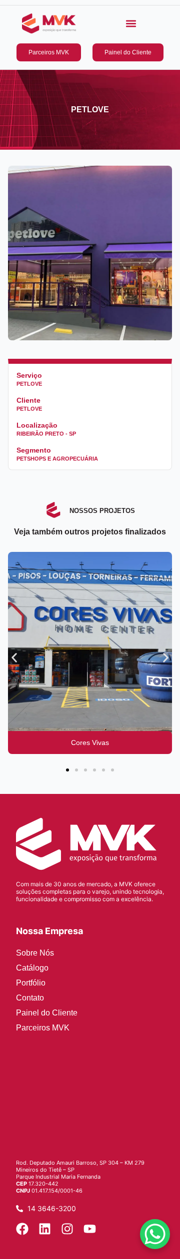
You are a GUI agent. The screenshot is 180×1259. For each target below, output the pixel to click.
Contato (30, 998)
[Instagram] (67, 1229)
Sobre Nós (35, 953)
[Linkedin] (44, 1229)
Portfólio (31, 983)
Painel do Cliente (47, 1012)
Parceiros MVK (43, 1027)
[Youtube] (90, 1229)
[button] (131, 23)
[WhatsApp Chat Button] (155, 1234)
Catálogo (32, 968)
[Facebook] (22, 1229)
